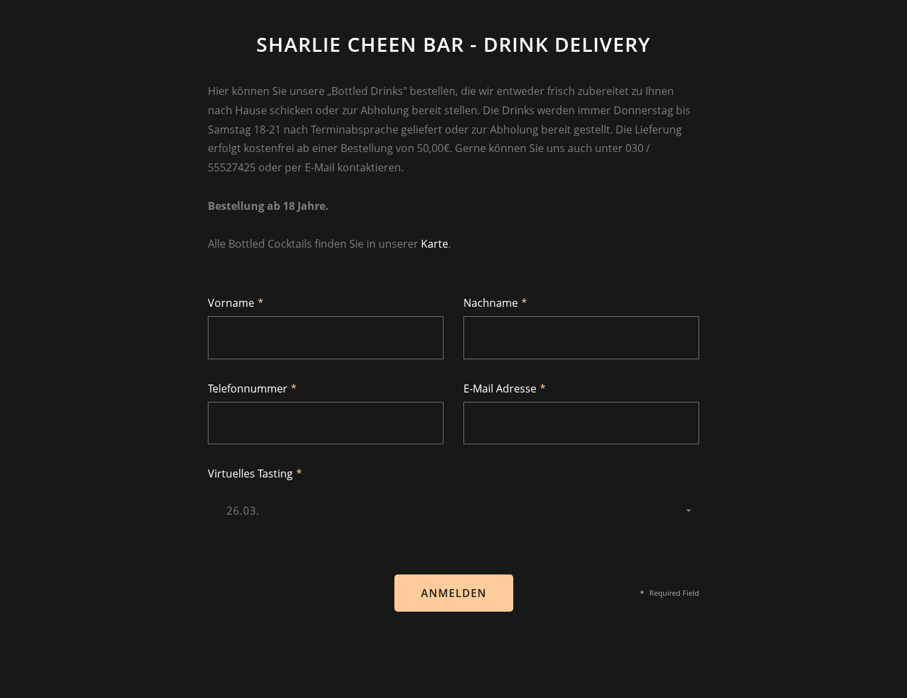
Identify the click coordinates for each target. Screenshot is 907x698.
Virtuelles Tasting (255, 473)
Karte (434, 243)
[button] (453, 511)
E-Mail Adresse (504, 388)
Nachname (495, 303)
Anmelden (454, 593)
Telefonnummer (252, 388)
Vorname (236, 303)
